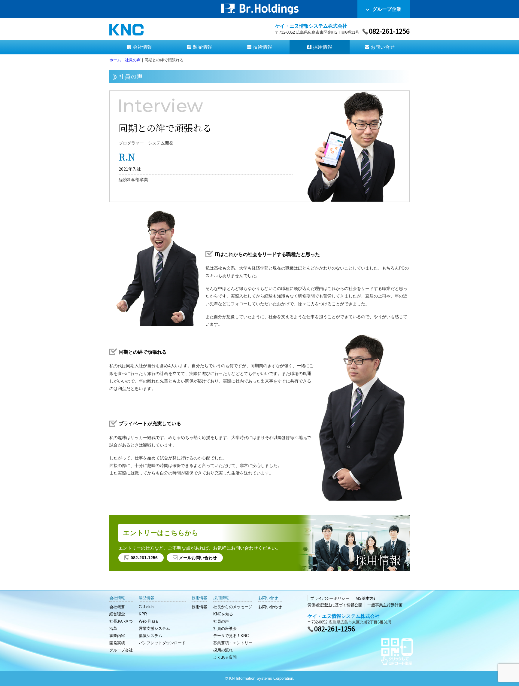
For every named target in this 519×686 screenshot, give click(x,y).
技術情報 (262, 47)
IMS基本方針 (365, 598)
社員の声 (221, 621)
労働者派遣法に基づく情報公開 (335, 605)
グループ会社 (121, 650)
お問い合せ (383, 47)
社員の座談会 (225, 628)
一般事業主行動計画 (384, 605)
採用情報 (322, 47)
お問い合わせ (270, 607)
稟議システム (150, 635)
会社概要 (117, 607)
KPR (143, 614)
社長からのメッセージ (232, 607)
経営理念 (117, 614)
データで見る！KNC (231, 635)
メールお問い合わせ (198, 557)
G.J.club (146, 607)
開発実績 (117, 643)
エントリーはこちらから (161, 533)
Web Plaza (148, 621)
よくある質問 (225, 657)
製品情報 (202, 47)
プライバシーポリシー (329, 598)
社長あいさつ (121, 621)
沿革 (113, 628)
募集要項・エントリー (232, 643)
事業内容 (117, 635)
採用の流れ (223, 650)
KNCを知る (223, 614)
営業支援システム (154, 628)
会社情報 (142, 47)
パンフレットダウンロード (162, 643)
